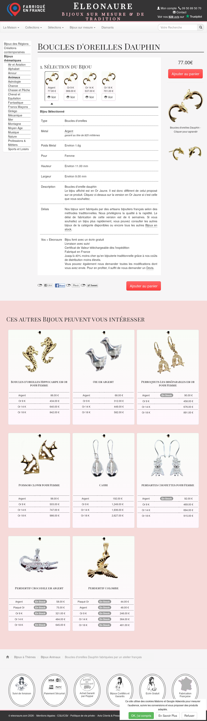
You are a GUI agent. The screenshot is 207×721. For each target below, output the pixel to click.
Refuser (189, 716)
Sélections (54, 27)
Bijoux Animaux (50, 657)
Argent (69, 131)
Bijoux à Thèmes (24, 657)
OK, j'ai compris (141, 716)
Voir (53, 97)
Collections (32, 27)
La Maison (10, 27)
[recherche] (200, 27)
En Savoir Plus (167, 716)
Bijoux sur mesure (81, 27)
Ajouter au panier (185, 73)
